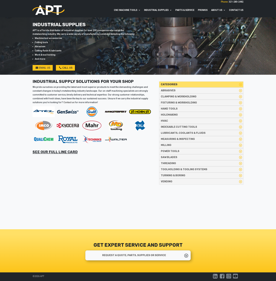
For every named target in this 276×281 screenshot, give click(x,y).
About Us (216, 10)
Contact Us (236, 10)
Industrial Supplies (156, 10)
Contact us (68, 102)
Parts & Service (184, 10)
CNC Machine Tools (125, 10)
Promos (203, 10)
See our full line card (55, 152)
